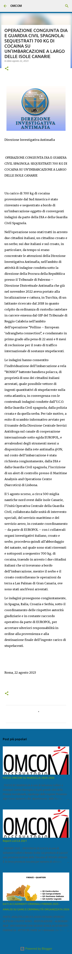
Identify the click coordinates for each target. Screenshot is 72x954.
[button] (6, 68)
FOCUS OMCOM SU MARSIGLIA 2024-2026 (28, 777)
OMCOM (16, 5)
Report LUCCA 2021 (15, 840)
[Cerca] (67, 5)
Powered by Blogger (38, 948)
